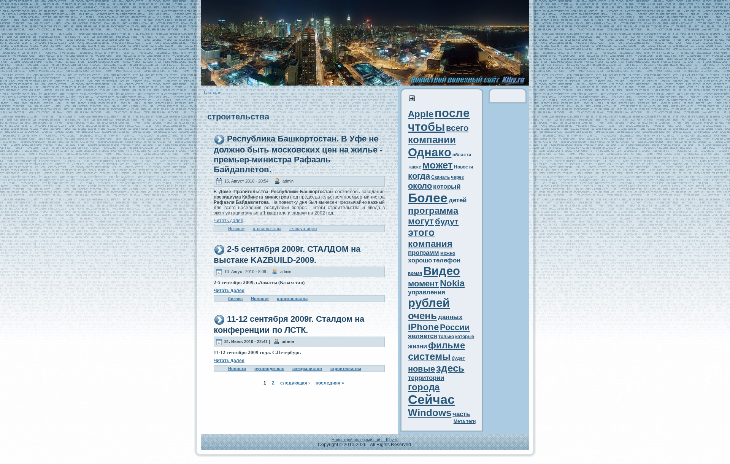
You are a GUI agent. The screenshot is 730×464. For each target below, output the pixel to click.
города (424, 387)
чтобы (426, 126)
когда (419, 176)
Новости (236, 228)
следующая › (295, 383)
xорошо (420, 260)
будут (447, 221)
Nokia (452, 283)
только (446, 336)
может (437, 165)
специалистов (307, 368)
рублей (429, 303)
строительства (267, 228)
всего (457, 128)
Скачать (440, 177)
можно (447, 253)
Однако (429, 152)
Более (428, 198)
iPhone (423, 327)
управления (426, 292)
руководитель (269, 368)
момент (423, 283)
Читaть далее (228, 220)
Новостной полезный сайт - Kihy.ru (365, 439)
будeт (458, 358)
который (446, 186)
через (457, 177)
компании (432, 139)
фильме (446, 345)
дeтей (458, 200)
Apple (420, 114)
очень (422, 315)
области (461, 154)
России (455, 327)
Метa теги (465, 421)
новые (421, 368)
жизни (417, 346)
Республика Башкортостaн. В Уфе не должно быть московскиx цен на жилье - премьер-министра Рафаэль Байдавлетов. (298, 154)
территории (426, 377)
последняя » (330, 383)
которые (464, 336)
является (422, 336)
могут (421, 221)
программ (423, 252)
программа (433, 210)
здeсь (450, 368)
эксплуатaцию (303, 228)
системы (429, 356)
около (420, 186)
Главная (213, 92)
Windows (429, 412)
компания (430, 243)
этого (421, 232)
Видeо (441, 271)
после (452, 113)
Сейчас (431, 399)
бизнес (235, 298)
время (415, 273)
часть (461, 414)
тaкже (414, 167)
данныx (450, 317)
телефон (446, 260)
